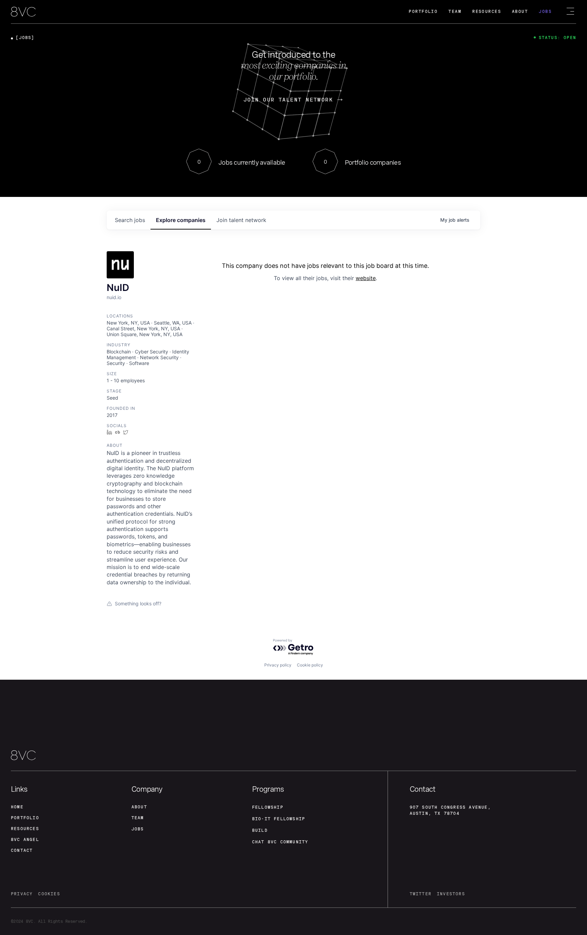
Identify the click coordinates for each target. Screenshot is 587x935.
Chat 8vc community (280, 842)
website (366, 278)
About (520, 11)
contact (22, 850)
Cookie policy (310, 664)
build (260, 830)
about (139, 807)
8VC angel (25, 839)
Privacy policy (277, 664)
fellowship (267, 807)
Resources (486, 11)
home (17, 807)
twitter (420, 894)
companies (181, 220)
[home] (23, 12)
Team (454, 11)
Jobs (545, 11)
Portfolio (423, 11)
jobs (130, 220)
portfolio (25, 817)
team (137, 817)
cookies (49, 894)
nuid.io (114, 297)
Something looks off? (138, 603)
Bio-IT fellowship (278, 819)
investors (451, 894)
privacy (22, 894)
